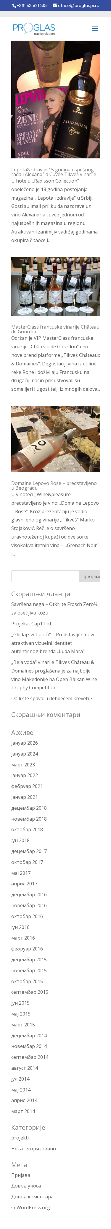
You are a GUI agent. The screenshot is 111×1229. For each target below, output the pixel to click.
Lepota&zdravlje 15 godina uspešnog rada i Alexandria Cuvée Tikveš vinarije (53, 172)
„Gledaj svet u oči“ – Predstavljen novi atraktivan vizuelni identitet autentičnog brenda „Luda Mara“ (52, 643)
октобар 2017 (27, 862)
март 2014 (23, 1111)
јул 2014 (20, 1079)
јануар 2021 (24, 797)
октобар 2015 (27, 981)
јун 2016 (20, 927)
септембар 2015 (29, 992)
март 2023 (23, 764)
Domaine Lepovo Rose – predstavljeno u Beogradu (54, 485)
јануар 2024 (24, 754)
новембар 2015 (29, 970)
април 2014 (24, 1100)
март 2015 (23, 1024)
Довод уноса (26, 1185)
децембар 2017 (29, 851)
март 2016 (23, 938)
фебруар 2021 (27, 786)
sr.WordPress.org (30, 1207)
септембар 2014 (29, 1057)
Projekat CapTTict (31, 623)
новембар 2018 (29, 819)
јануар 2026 (24, 743)
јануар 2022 (24, 775)
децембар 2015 (29, 959)
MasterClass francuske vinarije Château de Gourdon (55, 329)
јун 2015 (20, 1003)
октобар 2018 (27, 829)
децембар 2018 (29, 808)
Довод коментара (32, 1196)
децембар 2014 (29, 1035)
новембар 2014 (29, 1046)
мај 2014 (20, 1089)
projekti (20, 1137)
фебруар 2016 (27, 948)
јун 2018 (20, 840)
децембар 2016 (29, 894)
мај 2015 (20, 1014)
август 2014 (24, 1068)
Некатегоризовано (33, 1148)
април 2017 (24, 883)
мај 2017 (20, 873)
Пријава (20, 1175)
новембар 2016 (29, 905)
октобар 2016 (27, 916)
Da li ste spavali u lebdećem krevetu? (52, 698)
